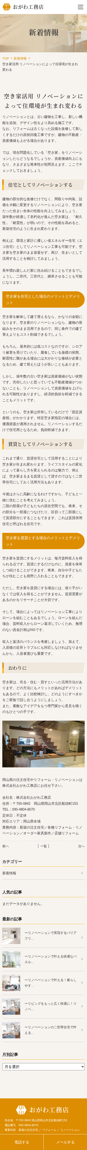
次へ (81, 846)
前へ (5, 846)
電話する (21, 1142)
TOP (5, 58)
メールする (65, 1142)
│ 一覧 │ (43, 846)
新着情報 (20, 58)
